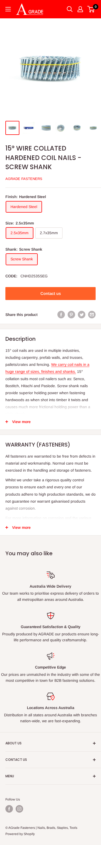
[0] (91, 9)
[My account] (80, 9)
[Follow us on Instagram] (19, 809)
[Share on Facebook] (61, 314)
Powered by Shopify (20, 834)
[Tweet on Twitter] (81, 314)
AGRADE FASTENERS (23, 179)
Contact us (50, 293)
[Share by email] (92, 314)
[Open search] (70, 9)
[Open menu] (8, 9)
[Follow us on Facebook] (9, 809)
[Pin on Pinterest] (71, 314)
